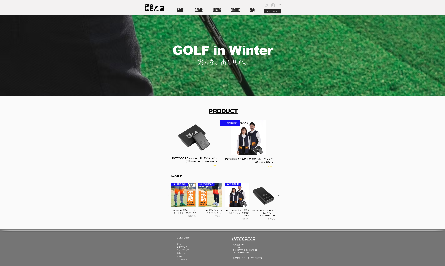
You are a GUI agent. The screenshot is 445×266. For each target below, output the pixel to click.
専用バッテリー (183, 253)
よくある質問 (182, 259)
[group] (223, 201)
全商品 (179, 256)
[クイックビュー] (263, 195)
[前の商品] (168, 194)
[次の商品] (278, 194)
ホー (178, 244)
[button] (266, 5)
